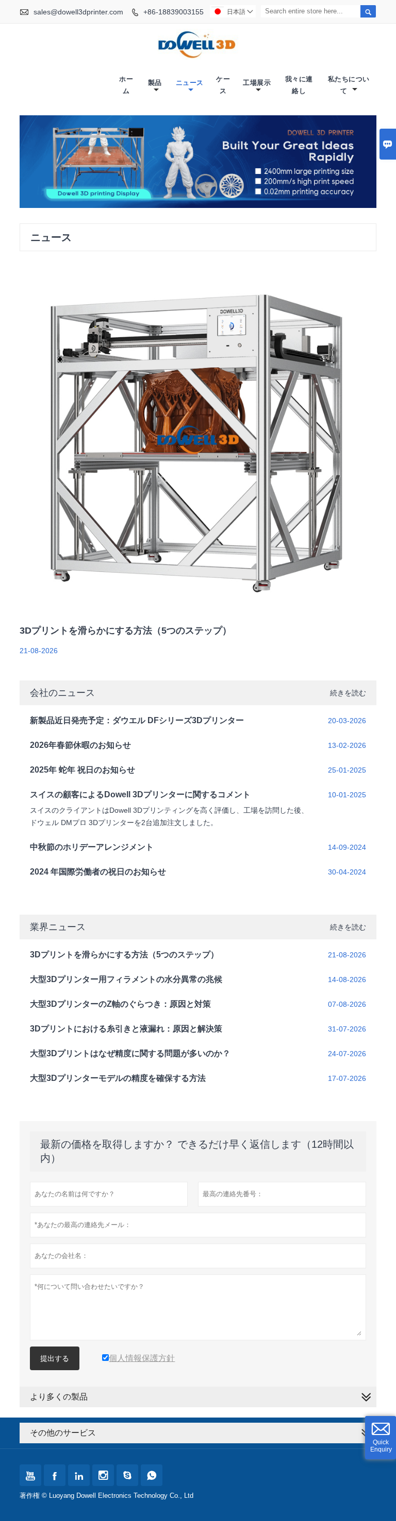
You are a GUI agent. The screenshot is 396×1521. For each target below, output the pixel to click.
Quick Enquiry (381, 1446)
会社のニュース (62, 693)
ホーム (126, 85)
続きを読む (348, 693)
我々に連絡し (299, 85)
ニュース (190, 82)
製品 (155, 82)
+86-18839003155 (173, 12)
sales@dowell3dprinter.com (78, 12)
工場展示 (257, 82)
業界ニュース (58, 927)
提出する (54, 1358)
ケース (223, 85)
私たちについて (349, 85)
